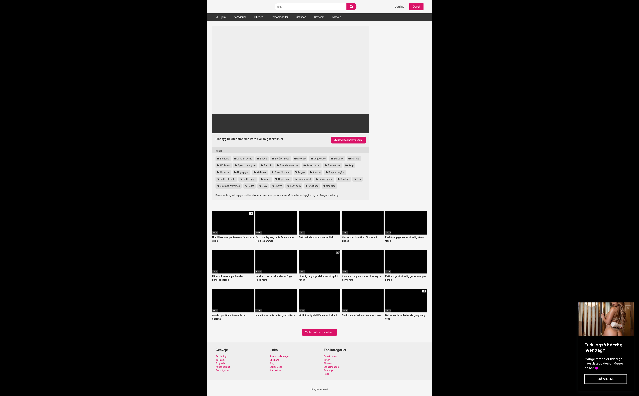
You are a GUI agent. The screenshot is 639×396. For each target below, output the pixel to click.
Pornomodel (304, 179)
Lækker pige (249, 179)
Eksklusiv (338, 158)
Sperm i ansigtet (246, 165)
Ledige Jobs (276, 367)
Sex (358, 179)
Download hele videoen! (349, 140)
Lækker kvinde (227, 179)
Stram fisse (333, 165)
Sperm (278, 186)
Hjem (223, 17)
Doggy (301, 172)
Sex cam (319, 17)
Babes (263, 158)
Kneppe (316, 172)
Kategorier (240, 17)
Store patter (313, 165)
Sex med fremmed (229, 186)
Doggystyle (319, 158)
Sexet (250, 186)
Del (220, 151)
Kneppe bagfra (336, 172)
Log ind (399, 6)
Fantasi (355, 158)
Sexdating (221, 356)
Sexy (264, 186)
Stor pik (267, 165)
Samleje (344, 179)
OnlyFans (274, 360)
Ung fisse (313, 186)
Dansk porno (330, 356)
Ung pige (330, 186)
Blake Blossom (282, 172)
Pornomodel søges (280, 356)
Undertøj (224, 172)
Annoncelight (223, 367)
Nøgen (266, 179)
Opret (416, 6)
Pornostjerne (325, 179)
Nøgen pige (284, 179)
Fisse (326, 374)
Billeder (258, 17)
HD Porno (225, 165)
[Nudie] (216, 6)
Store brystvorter (289, 165)
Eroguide (220, 363)
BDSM (327, 360)
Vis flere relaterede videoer (319, 332)
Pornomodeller (279, 17)
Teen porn (295, 186)
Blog (272, 363)
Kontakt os (275, 370)
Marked (336, 17)
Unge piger (243, 172)
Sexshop (301, 17)
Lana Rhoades (331, 367)
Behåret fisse (281, 158)
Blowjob (301, 158)
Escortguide (222, 370)
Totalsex (220, 360)
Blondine (224, 158)
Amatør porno (244, 158)
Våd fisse (261, 172)
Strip (351, 165)
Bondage (328, 370)
